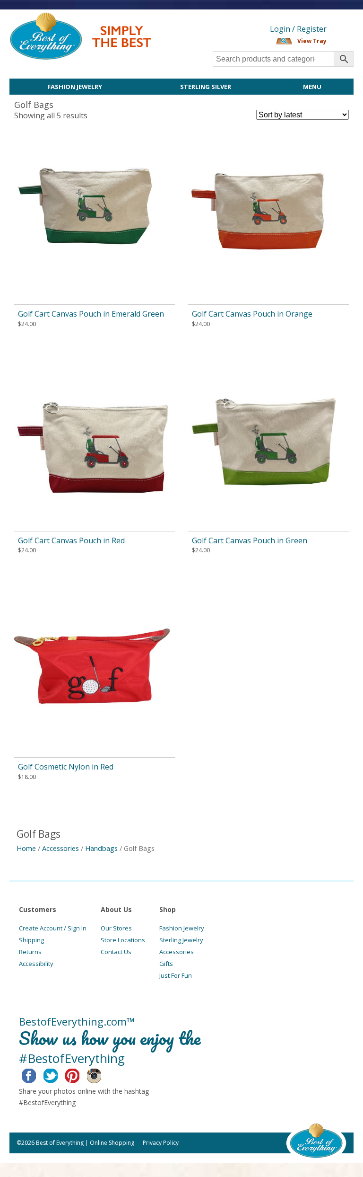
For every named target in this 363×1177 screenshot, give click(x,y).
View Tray (312, 41)
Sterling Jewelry (181, 940)
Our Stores (116, 928)
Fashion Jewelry (74, 86)
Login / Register (298, 29)
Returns (30, 951)
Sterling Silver (205, 86)
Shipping (31, 940)
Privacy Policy (161, 1143)
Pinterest (79, 1074)
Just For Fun (175, 975)
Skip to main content (188, 17)
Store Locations (123, 940)
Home (26, 848)
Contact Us (116, 951)
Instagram (101, 1074)
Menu (312, 86)
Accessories (60, 848)
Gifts (166, 963)
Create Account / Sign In (52, 928)
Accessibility (36, 963)
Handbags (101, 848)
